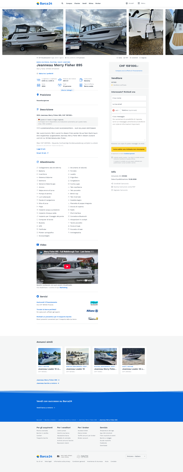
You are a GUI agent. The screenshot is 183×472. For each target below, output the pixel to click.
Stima (91, 3)
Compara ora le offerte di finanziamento (129, 70)
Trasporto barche (42, 438)
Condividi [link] (135, 57)
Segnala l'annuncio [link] (121, 190)
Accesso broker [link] (83, 430)
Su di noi (40, 461)
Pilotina (53, 62)
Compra (69, 3)
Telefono (129, 110)
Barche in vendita (42, 433)
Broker (98, 3)
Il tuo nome (117, 98)
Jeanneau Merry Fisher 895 (47, 380)
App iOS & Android (106, 433)
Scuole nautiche (105, 440)
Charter (77, 3)
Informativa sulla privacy (62, 461)
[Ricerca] (63, 3)
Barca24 (39, 420)
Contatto (113, 461)
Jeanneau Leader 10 (75, 369)
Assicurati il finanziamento (47, 302)
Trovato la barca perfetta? (46, 309)
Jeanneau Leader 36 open (134, 369)
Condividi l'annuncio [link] (121, 184)
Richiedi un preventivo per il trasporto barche (54, 317)
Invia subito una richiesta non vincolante (128, 149)
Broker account (83, 438)
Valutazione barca (63, 435)
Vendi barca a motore (45, 408)
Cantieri (39, 435)
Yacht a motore (64, 62)
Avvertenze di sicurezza (95, 461)
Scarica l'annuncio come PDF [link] (124, 187)
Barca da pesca (43, 62)
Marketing (63, 287)
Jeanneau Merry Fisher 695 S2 (108, 369)
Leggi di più (41, 149)
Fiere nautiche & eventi (107, 435)
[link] (49, 360)
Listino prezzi (61, 430)
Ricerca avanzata (42, 430)
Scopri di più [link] (41, 153)
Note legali (48, 461)
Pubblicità (103, 443)
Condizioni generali (129, 153)
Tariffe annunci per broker (86, 435)
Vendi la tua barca (63, 433)
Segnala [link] (143, 57)
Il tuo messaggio (119, 116)
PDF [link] (127, 57)
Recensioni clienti (63, 443)
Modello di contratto (64, 438)
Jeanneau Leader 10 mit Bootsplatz (54, 369)
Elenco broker (82, 433)
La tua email (117, 104)
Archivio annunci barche (65, 440)
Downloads (103, 445)
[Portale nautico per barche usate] (46, 3)
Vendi (84, 3)
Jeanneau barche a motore (47, 383)
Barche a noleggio (106, 438)
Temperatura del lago (107, 430)
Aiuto (106, 461)
